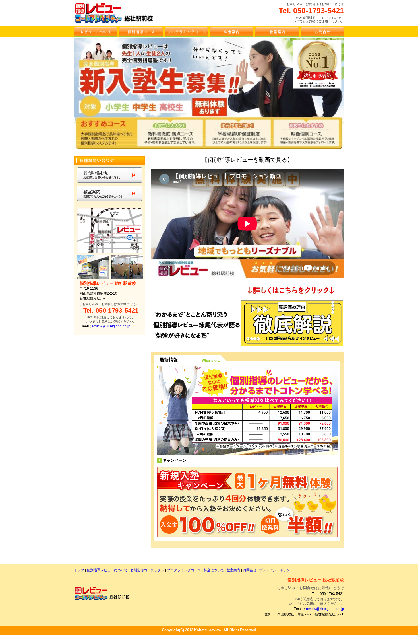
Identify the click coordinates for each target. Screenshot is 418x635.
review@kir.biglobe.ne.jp (111, 326)
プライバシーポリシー (276, 570)
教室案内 (233, 570)
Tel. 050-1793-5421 (311, 11)
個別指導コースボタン (147, 570)
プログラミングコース (184, 570)
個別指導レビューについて (107, 570)
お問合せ (250, 570)
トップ (79, 570)
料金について (214, 570)
